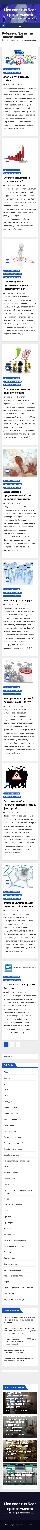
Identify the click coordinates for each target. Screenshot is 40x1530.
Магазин (7, 1199)
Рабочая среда (10, 1234)
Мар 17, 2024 (13, 1482)
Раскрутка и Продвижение (12, 274)
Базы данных (9, 1125)
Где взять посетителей (11, 69)
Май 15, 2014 (11, 85)
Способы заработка (12, 1270)
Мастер (22, 85)
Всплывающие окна (12, 1137)
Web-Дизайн (9, 1102)
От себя (7, 1211)
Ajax (6, 1072)
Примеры (8, 1217)
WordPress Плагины (12, 1108)
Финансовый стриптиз (13, 1276)
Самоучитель (9, 1258)
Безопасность (10, 1131)
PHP (6, 1090)
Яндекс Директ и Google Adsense (18, 1300)
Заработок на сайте (12, 1155)
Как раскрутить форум (17, 600)
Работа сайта (9, 1228)
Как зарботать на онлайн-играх (17, 1161)
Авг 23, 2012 (10, 812)
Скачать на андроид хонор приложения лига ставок (19, 1474)
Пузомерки (8, 1223)
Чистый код (9, 1294)
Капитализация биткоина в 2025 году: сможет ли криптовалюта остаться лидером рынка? (20, 1341)
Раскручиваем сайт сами (12, 72)
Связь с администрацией (13, 1525)
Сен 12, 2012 (10, 185)
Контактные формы (12, 1173)
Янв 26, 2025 (13, 1458)
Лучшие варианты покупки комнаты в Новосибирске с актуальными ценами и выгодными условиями (20, 1330)
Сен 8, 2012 (10, 293)
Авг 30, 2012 (10, 604)
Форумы (7, 1282)
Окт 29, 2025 (12, 1434)
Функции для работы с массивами (18, 1288)
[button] (36, 26)
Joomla (7, 1078)
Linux (6, 1084)
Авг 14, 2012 (10, 911)
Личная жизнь (10, 1179)
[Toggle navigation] (20, 25)
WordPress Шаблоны (12, 1113)
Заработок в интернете (13, 1149)
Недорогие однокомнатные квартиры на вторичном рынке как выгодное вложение (20, 1319)
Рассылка (8, 1252)
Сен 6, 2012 (10, 503)
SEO (6, 1096)
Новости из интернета (13, 1205)
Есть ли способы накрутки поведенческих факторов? (19, 805)
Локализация (9, 1185)
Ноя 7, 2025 (12, 1410)
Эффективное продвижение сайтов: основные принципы (17, 495)
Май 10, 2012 (11, 992)
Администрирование (12, 1119)
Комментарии (9, 1167)
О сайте (30, 1525)
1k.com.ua (8, 1056)
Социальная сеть (11, 1264)
